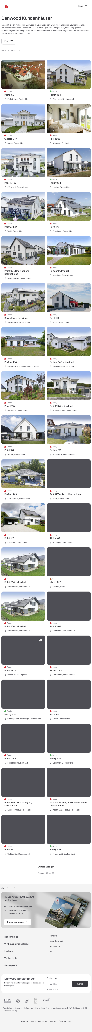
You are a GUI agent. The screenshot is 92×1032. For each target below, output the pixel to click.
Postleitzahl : (52, 978)
